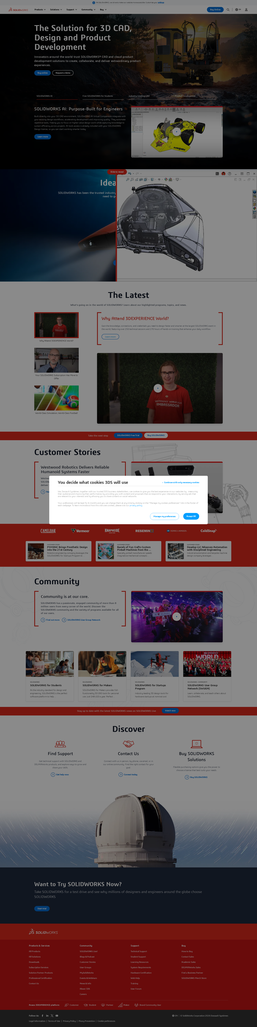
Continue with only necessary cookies (181, 482)
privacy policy (136, 505)
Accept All (191, 516)
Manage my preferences (164, 516)
